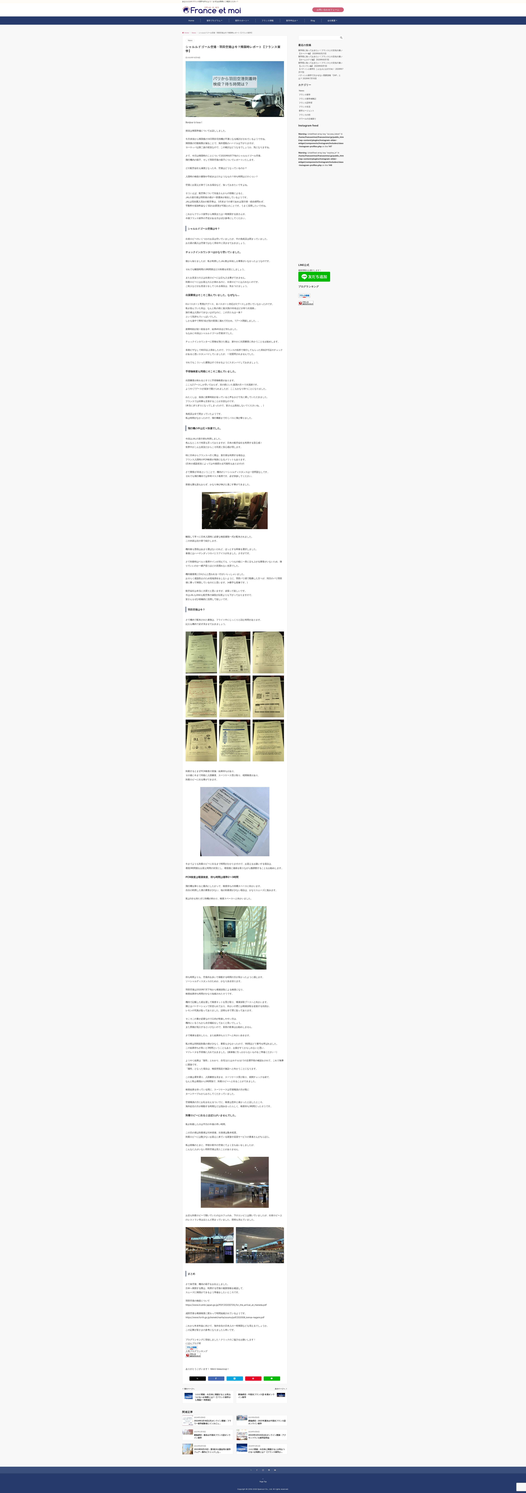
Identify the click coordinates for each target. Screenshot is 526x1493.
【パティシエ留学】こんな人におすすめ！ (316, 69)
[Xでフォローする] (251, 1470)
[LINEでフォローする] (269, 1470)
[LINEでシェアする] (272, 1378)
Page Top (263, 1482)
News (190, 40)
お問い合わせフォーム (328, 9)
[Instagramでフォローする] (263, 1470)
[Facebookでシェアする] (216, 1378)
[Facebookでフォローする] (257, 1470)
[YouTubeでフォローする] (275, 1470)
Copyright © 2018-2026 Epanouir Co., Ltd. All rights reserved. (262, 1489)
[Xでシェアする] (197, 1378)
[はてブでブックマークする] (235, 1378)
